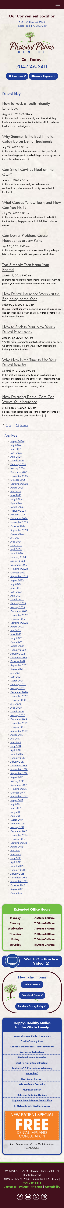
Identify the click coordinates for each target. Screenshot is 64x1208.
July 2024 (15, 537)
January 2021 (17, 688)
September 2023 (19, 576)
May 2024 (16, 545)
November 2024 (19, 522)
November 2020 (19, 696)
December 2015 (18, 877)
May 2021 (15, 676)
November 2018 (19, 769)
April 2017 (15, 815)
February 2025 (18, 510)
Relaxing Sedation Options (32, 1095)
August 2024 (17, 534)
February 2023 (18, 603)
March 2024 (17, 553)
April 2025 (16, 503)
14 (17, 425)
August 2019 (16, 734)
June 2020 (16, 707)
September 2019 (19, 731)
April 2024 (16, 549)
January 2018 (17, 781)
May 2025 (16, 499)
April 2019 (15, 750)
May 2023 (16, 591)
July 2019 (15, 738)
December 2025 (19, 472)
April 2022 (16, 642)
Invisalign (32, 1073)
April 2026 (16, 456)
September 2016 (19, 842)
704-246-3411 (32, 66)
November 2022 (19, 615)
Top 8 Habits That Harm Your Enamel (25, 267)
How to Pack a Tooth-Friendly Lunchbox (26, 106)
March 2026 (17, 460)
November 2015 (19, 881)
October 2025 (17, 479)
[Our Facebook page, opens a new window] (20, 1197)
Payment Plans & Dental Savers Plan (32, 1100)
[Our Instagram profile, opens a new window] (44, 1197)
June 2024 (15, 541)
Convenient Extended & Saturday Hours (32, 1046)
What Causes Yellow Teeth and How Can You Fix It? (31, 205)
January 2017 (17, 827)
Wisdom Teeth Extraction (32, 1084)
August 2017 (16, 800)
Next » (24, 425)
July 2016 (15, 850)
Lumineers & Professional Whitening (32, 1068)
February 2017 (17, 823)
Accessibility (52, 1186)
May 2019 (15, 746)
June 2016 (15, 854)
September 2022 (19, 622)
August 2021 (16, 669)
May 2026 (16, 452)
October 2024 (17, 526)
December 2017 (18, 785)
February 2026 (18, 464)
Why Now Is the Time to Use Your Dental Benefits (29, 362)
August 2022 (17, 626)
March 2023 (17, 599)
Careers (8, 1186)
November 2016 (19, 835)
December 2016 (18, 831)
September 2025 (19, 483)
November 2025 (19, 476)
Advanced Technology (32, 1052)
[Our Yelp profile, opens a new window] (36, 1197)
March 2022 (17, 645)
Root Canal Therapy (32, 1078)
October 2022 (17, 619)
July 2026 (15, 445)
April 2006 (16, 893)
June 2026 (15, 449)
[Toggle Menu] (58, 4)
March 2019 (16, 754)
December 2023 (19, 564)
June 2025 (15, 495)
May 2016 (15, 858)
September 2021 (19, 665)
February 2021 (18, 684)
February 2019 (17, 757)
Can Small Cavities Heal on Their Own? (29, 172)
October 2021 (17, 661)
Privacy (24, 1186)
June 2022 (15, 634)
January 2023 (17, 607)
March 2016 (16, 866)
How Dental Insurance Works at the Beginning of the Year (31, 296)
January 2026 (17, 468)
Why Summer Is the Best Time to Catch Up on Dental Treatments (27, 139)
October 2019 (17, 727)
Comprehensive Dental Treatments (32, 1035)
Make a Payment (43, 76)
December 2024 (19, 518)
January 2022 (17, 653)
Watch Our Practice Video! (41, 961)
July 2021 (15, 673)
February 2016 (17, 869)
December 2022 (19, 611)
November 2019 (19, 723)
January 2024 (17, 560)
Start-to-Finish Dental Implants (32, 1062)
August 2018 (16, 777)
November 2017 (19, 788)
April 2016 (15, 862)
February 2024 (18, 557)
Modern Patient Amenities (32, 1057)
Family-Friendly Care (32, 1041)
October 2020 (18, 700)
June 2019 (15, 742)
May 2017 (15, 812)
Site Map (36, 1186)
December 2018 (18, 765)
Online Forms (31, 984)
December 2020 (19, 692)
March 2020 (17, 711)
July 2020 (15, 703)
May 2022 (16, 638)
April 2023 (16, 595)
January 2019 (17, 761)
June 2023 (15, 588)
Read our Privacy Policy (30, 1006)
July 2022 (15, 630)
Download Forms (31, 995)
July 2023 (15, 584)
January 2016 (17, 873)
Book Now (17, 76)
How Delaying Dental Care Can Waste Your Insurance (28, 399)
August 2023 (17, 580)
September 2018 (19, 773)
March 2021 (16, 680)
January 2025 (17, 514)
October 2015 (17, 885)
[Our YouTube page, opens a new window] (28, 1197)
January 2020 (17, 715)
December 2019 (18, 719)
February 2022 (18, 649)
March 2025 (17, 506)
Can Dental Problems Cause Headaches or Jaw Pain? (25, 238)
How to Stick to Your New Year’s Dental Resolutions (28, 329)
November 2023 (19, 568)
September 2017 (19, 796)
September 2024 (19, 530)
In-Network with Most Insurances (32, 1105)
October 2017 (17, 792)
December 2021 (18, 657)
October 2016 (17, 839)
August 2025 (17, 487)
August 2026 (17, 441)
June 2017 (15, 808)
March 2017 (16, 819)
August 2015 (16, 889)
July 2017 (15, 804)
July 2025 (15, 491)
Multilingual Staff (32, 1089)
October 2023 (17, 572)
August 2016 (16, 846)
